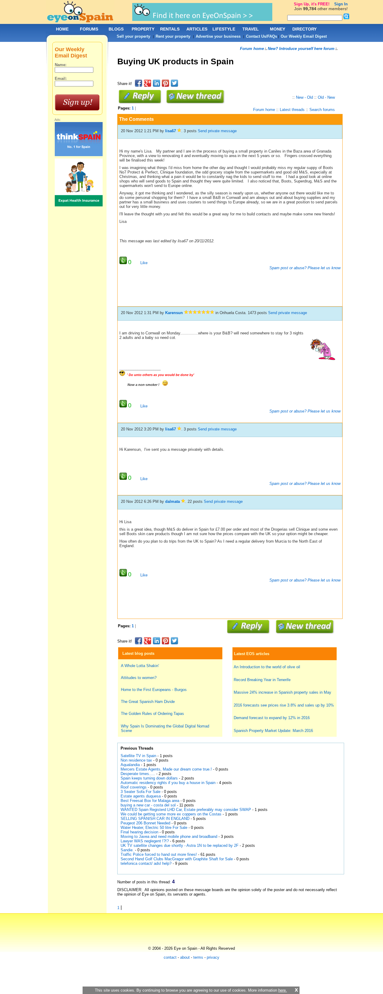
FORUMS (89, 29)
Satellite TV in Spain (138, 756)
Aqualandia (130, 764)
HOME (62, 29)
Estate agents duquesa (141, 796)
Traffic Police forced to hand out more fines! (159, 854)
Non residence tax (136, 760)
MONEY (277, 29)
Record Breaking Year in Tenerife (262, 680)
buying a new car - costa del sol (148, 805)
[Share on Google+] (147, 83)
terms (198, 957)
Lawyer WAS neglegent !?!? (145, 841)
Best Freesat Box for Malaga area (150, 800)
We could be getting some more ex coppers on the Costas (171, 814)
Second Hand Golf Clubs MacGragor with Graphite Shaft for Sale (177, 859)
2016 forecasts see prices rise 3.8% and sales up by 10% (284, 705)
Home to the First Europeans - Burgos (154, 689)
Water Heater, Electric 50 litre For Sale (154, 827)
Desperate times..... (138, 773)
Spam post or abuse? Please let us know (304, 268)
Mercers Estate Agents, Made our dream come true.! (166, 769)
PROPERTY (143, 29)
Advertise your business (218, 36)
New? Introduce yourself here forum (301, 48)
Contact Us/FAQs (261, 36)
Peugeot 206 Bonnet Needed (145, 823)
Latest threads (292, 109)
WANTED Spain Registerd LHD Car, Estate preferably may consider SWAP (186, 809)
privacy (213, 957)
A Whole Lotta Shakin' (140, 665)
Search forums (322, 109)
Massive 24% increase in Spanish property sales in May (282, 692)
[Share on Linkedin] (156, 83)
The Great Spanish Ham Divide (148, 701)
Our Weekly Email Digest (304, 36)
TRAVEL (250, 29)
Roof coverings (134, 787)
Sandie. (127, 850)
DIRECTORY (304, 29)
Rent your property (173, 36)
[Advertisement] (226, 76)
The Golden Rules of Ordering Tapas (152, 713)
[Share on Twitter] (174, 83)
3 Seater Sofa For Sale (140, 791)
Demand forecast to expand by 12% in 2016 (272, 718)
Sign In (341, 4)
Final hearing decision (139, 832)
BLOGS (116, 29)
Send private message (217, 131)
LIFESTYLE (223, 29)
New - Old (304, 97)
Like (144, 263)
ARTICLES (196, 29)
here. (282, 990)
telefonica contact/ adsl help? (146, 863)
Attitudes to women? (138, 677)
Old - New (326, 97)
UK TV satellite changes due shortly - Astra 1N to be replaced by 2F (179, 845)
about (185, 957)
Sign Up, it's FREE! (311, 4)
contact (170, 957)
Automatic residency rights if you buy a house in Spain (168, 782)
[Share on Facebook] (138, 83)
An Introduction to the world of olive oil (267, 667)
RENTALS (170, 29)
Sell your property (133, 36)
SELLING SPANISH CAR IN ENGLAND (155, 818)
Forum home (252, 48)
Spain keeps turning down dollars (149, 778)
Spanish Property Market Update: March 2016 (273, 730)
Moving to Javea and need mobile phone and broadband (169, 836)
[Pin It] (165, 83)
